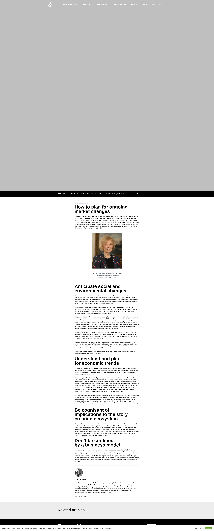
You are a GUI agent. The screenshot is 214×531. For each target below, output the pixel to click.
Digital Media (97, 194)
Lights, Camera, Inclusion (114, 194)
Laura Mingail (85, 203)
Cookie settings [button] (199, 528)
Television (74, 194)
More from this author (80, 496)
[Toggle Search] (164, 4)
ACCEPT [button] (208, 528)
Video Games (85, 194)
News (86, 4)
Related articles (71, 510)
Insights (102, 4)
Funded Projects (125, 4)
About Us (148, 4)
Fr (160, 4)
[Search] (138, 194)
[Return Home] (53, 5)
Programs (70, 4)
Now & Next (62, 194)
